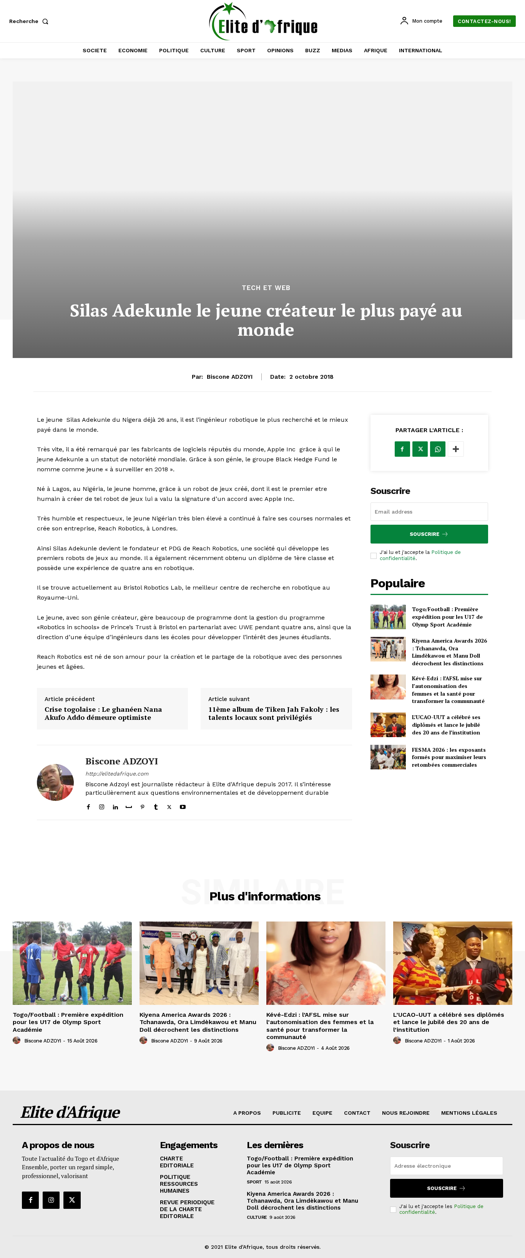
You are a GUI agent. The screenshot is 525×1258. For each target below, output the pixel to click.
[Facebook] (88, 805)
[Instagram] (102, 805)
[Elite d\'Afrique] (263, 21)
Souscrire (424, 534)
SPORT (254, 1182)
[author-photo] (18, 1040)
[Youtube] (183, 805)
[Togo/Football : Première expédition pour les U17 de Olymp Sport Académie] (388, 617)
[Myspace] (129, 805)
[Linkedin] (115, 805)
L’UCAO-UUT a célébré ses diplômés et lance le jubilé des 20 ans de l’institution (446, 724)
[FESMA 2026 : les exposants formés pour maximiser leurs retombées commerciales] (388, 757)
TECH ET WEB (266, 288)
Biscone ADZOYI (230, 376)
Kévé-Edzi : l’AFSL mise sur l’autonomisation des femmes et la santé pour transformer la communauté (448, 689)
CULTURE (257, 1217)
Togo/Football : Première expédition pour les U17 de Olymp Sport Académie (447, 616)
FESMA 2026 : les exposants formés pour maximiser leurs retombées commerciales (449, 757)
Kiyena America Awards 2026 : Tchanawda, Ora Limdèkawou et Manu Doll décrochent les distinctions (449, 652)
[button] (30, 21)
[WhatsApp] (437, 449)
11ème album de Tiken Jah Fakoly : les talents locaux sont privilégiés (273, 713)
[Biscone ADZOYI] (55, 782)
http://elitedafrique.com (116, 774)
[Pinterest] (142, 805)
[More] (456, 449)
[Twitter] (169, 805)
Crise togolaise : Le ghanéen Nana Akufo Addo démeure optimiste (103, 713)
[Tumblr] (156, 805)
